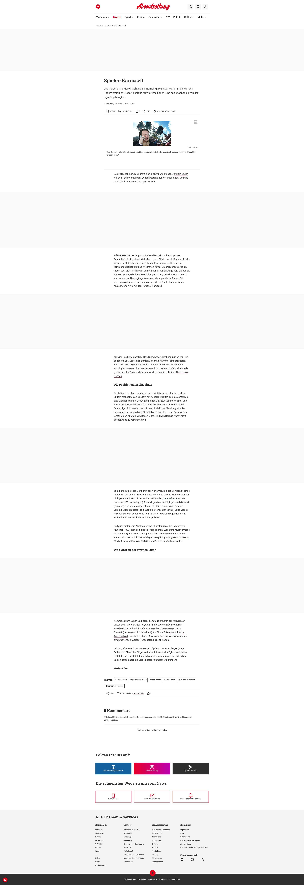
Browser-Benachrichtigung (134, 844)
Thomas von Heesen (115, 686)
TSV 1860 (99, 844)
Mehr (200, 17)
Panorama (154, 17)
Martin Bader (181, 173)
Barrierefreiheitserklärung (190, 840)
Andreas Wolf (121, 636)
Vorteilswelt (128, 851)
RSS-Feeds (128, 840)
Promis (141, 17)
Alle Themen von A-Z (131, 830)
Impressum (184, 830)
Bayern (117, 17)
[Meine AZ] (205, 7)
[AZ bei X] (203, 859)
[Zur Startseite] (153, 10)
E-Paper (155, 844)
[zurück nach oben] (152, 874)
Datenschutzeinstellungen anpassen (194, 848)
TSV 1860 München (186, 680)
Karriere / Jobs (157, 833)
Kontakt (155, 848)
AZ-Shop (155, 855)
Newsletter (128, 833)
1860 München (171, 498)
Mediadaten (156, 851)
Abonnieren (156, 837)
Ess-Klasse (128, 848)
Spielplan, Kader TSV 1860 (134, 858)
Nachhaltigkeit (101, 865)
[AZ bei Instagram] (192, 859)
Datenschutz (185, 837)
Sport (128, 17)
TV (168, 17)
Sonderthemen (157, 862)
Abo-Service (156, 840)
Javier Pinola (177, 632)
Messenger (128, 837)
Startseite (100, 25)
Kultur (187, 17)
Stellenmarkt (128, 862)
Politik (177, 17)
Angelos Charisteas (178, 537)
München (101, 17)
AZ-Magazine (157, 858)
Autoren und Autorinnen (161, 830)
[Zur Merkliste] (198, 7)
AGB (182, 833)
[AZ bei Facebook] (181, 859)
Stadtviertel (99, 833)
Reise (97, 862)
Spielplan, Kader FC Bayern (134, 855)
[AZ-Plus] (98, 6)
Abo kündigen (185, 844)
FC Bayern (99, 840)
